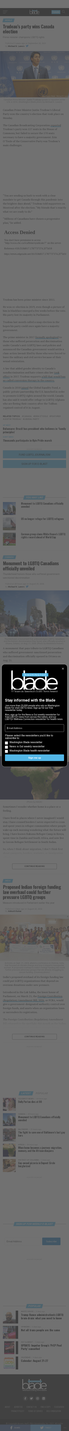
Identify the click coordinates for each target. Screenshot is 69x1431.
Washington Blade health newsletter (29, 750)
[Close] (63, 668)
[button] (34, 743)
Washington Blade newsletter (25, 742)
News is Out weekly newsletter (27, 746)
